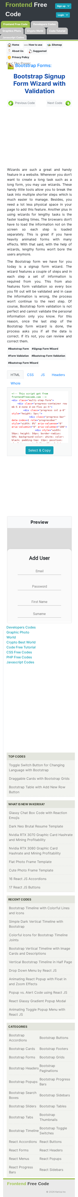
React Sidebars (51, 1170)
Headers (58, 375)
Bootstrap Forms (22, 1057)
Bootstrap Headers (24, 1068)
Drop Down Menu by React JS (33, 970)
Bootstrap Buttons (54, 1038)
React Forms (18, 1150)
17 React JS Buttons (24, 887)
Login (62, 14)
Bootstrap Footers (54, 1049)
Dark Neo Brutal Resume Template (36, 826)
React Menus (19, 1159)
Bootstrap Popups (23, 1082)
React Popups (50, 1159)
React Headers (51, 1150)
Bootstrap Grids (52, 1057)
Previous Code (25, 103)
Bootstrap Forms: (33, 65)
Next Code (54, 103)
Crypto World (35, 30)
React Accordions (23, 1142)
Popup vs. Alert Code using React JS (38, 992)
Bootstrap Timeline (24, 1131)
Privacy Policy (20, 57)
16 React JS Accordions (27, 879)
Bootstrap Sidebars (55, 1095)
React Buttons (51, 1142)
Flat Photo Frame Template (30, 862)
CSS (30, 375)
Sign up (62, 6)
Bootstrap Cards (22, 1049)
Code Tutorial (57, 30)
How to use (35, 44)
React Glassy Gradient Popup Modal (37, 1001)
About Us (17, 50)
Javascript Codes (13, 37)
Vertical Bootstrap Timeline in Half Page (40, 962)
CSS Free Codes (19, 652)
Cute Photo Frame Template (31, 870)
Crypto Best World (21, 642)
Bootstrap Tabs (21, 1117)
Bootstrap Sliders (22, 1106)
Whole (15, 383)
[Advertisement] (37, 137)
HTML (15, 375)
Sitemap (56, 44)
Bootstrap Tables (53, 1106)
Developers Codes (44, 24)
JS (43, 375)
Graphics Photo (11, 30)
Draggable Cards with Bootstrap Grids (39, 778)
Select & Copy (39, 450)
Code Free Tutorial (21, 647)
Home (15, 44)
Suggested (39, 50)
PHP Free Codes (19, 657)
